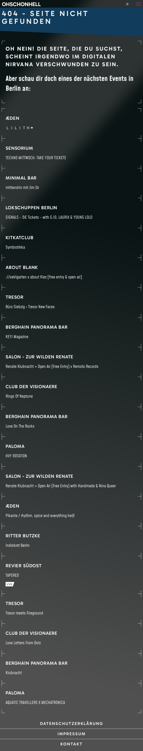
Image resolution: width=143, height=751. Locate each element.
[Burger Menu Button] (139, 4)
